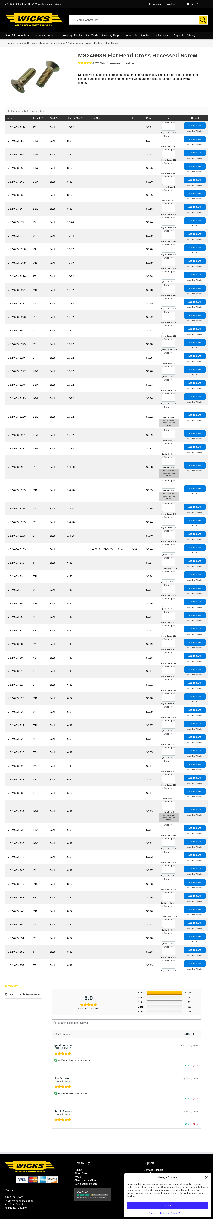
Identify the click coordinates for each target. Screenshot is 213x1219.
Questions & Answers (22, 994)
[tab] (23, 986)
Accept (167, 1205)
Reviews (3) (14, 986)
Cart (196, 118)
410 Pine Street (14, 1204)
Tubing (78, 1169)
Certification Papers (86, 1183)
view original (81, 1060)
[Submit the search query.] (203, 19)
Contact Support (153, 1169)
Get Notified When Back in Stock (169, 423)
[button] (206, 1177)
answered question (120, 63)
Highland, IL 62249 (16, 1207)
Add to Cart (194, 126)
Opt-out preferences (159, 1213)
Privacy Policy (178, 1213)
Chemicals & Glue (85, 1180)
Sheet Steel (81, 1173)
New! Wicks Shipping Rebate (44, 4)
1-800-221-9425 (16, 4)
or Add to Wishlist (194, 131)
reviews (98, 63)
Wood (77, 1176)
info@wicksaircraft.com (19, 1200)
